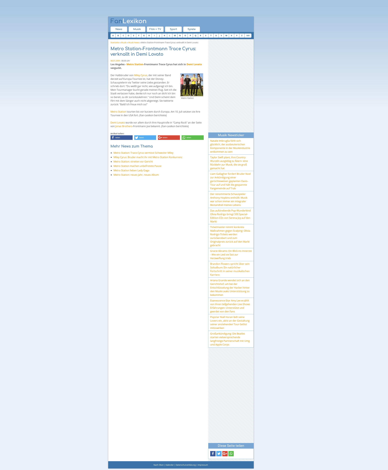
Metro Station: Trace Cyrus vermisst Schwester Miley (143, 152)
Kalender (170, 464)
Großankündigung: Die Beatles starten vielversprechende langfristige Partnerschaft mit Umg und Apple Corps (230, 339)
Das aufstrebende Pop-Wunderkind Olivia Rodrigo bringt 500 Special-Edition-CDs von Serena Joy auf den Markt (230, 216)
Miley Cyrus (140, 75)
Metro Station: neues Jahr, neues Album (136, 174)
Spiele (192, 29)
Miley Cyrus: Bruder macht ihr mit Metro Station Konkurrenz (148, 157)
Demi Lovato (194, 64)
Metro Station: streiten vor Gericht (133, 161)
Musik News (133, 42)
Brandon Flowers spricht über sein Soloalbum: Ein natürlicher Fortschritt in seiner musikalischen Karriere (230, 269)
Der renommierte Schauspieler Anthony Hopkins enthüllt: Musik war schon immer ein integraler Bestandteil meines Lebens (228, 199)
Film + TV (155, 29)
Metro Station (135, 64)
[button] (121, 137)
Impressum (203, 464)
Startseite (114, 42)
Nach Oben (159, 464)
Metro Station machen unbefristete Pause (137, 166)
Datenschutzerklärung (186, 464)
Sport (173, 29)
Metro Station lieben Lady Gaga (131, 170)
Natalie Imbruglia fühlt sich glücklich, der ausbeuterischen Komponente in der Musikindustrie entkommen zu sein (230, 146)
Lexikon (128, 21)
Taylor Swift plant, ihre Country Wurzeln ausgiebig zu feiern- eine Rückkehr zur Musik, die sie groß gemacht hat (229, 163)
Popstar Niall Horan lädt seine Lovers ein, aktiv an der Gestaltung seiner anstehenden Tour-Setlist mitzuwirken (230, 322)
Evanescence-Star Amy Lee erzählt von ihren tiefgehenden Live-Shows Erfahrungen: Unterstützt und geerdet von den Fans (230, 306)
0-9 (248, 35)
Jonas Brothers (123, 126)
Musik (137, 29)
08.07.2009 (115, 60)
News (118, 29)
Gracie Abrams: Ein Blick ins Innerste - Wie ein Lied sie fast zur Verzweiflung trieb (231, 254)
